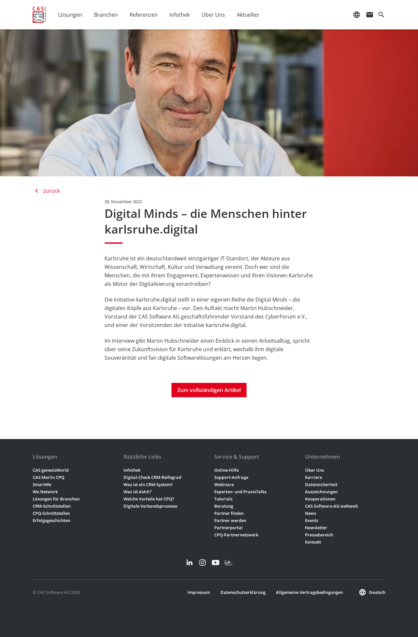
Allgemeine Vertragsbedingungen (309, 592)
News (310, 513)
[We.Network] (229, 562)
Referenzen (144, 14)
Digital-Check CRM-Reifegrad (152, 477)
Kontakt (313, 542)
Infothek (131, 470)
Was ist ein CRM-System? (148, 484)
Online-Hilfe (226, 470)
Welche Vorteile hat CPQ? (148, 499)
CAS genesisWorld (51, 470)
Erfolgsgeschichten (51, 520)
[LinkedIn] (189, 562)
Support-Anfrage (231, 477)
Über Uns (314, 470)
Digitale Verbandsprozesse (150, 506)
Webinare (224, 484)
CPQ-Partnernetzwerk (236, 535)
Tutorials (223, 499)
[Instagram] (202, 562)
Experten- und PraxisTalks (240, 492)
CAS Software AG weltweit (331, 506)
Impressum (198, 592)
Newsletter (316, 528)
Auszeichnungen (321, 492)
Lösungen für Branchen (56, 499)
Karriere (313, 477)
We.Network (45, 492)
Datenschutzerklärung (242, 592)
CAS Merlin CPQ (48, 477)
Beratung (223, 506)
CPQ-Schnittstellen (51, 513)
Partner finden (229, 513)
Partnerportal (228, 528)
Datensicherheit (321, 484)
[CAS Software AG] (39, 15)
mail (370, 15)
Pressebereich (319, 535)
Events (311, 520)
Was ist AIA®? (137, 492)
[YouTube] (215, 562)
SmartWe (42, 484)
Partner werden (230, 520)
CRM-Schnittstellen (52, 506)
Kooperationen (320, 499)
